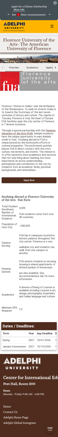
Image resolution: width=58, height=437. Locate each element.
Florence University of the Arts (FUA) (29, 132)
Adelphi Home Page (15, 417)
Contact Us (10, 412)
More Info (19, 9)
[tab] (14, 67)
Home (7, 406)
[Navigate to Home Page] (14, 26)
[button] (29, 14)
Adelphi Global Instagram (19, 423)
